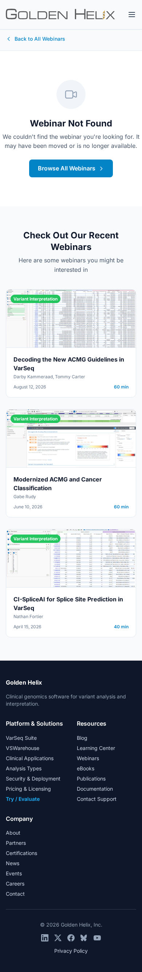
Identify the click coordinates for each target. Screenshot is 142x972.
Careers (15, 883)
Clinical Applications (30, 758)
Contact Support (97, 799)
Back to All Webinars (40, 39)
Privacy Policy (71, 951)
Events (14, 873)
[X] (58, 937)
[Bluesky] (84, 937)
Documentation (95, 789)
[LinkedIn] (44, 937)
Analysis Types (24, 768)
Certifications (21, 853)
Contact (15, 894)
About (13, 833)
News (12, 863)
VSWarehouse (22, 748)
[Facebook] (71, 937)
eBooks (85, 768)
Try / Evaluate (23, 799)
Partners (16, 843)
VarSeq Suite (21, 738)
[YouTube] (97, 937)
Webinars (88, 758)
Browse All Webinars (66, 168)
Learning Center (96, 748)
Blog (82, 738)
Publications (91, 778)
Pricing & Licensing (28, 789)
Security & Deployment (33, 778)
